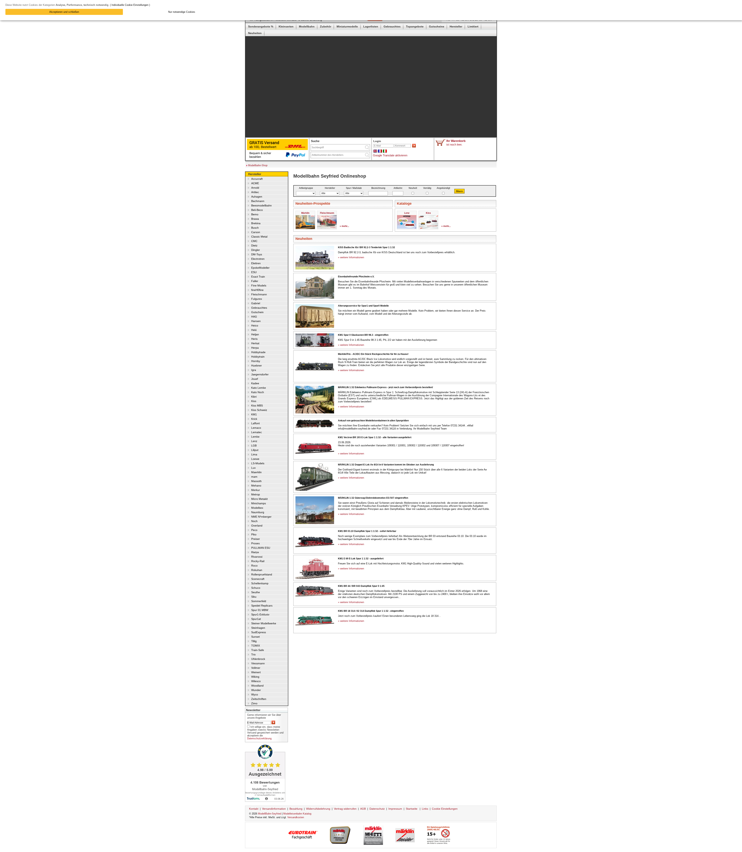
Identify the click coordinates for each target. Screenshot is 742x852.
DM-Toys (256, 254)
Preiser (255, 538)
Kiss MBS (257, 405)
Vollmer (255, 667)
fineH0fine (257, 289)
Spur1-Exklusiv (260, 614)
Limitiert (473, 26)
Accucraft (257, 178)
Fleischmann (259, 294)
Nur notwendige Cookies (181, 11)
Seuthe (255, 592)
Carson (255, 232)
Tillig (254, 641)
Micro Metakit (259, 498)
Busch (255, 227)
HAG (254, 316)
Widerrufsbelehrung (318, 808)
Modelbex (257, 507)
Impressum (395, 808)
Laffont (255, 423)
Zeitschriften (258, 698)
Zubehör (325, 26)
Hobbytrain (258, 356)
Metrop (255, 494)
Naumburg (257, 512)
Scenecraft (257, 578)
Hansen (256, 321)
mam (254, 476)
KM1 (254, 414)
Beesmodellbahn (261, 205)
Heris (254, 338)
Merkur (255, 490)
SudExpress (258, 632)
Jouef (254, 378)
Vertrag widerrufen (345, 808)
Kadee (255, 383)
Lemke (255, 436)
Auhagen (256, 196)
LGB (254, 445)
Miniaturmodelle (347, 26)
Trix (253, 654)
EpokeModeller (260, 267)
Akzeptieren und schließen (64, 11)
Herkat (255, 343)
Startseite (411, 808)
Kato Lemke (258, 387)
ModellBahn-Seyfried (269, 813)
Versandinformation (274, 808)
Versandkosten (295, 817)
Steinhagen (258, 627)
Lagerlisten (370, 26)
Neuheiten (255, 33)
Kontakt (253, 808)
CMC (254, 241)
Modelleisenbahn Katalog (297, 813)
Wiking (255, 676)
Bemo (254, 214)
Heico (254, 325)
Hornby (255, 361)
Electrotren (258, 258)
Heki (254, 329)
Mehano (256, 485)
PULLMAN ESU (260, 547)
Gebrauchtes (392, 26)
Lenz (254, 441)
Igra (253, 369)
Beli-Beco (257, 209)
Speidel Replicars (261, 605)
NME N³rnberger (261, 516)
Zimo (254, 703)
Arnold (255, 187)
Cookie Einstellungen (445, 808)
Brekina (255, 223)
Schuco (255, 587)
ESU (254, 272)
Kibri (254, 396)
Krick (254, 418)
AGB (363, 808)
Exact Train (258, 276)
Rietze (255, 552)
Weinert (256, 672)
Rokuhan (256, 570)
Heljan (255, 334)
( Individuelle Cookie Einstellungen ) (130, 4)
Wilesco (256, 681)
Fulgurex (256, 298)
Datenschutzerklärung (259, 738)
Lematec (256, 432)
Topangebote (415, 26)
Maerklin (256, 472)
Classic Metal (259, 236)
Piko (253, 534)
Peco (254, 530)
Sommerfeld (258, 601)
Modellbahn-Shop (257, 165)
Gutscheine (436, 26)
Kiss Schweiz (259, 410)
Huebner (256, 365)
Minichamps (258, 503)
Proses (255, 543)
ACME (255, 183)
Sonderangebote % (260, 26)
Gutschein (257, 312)
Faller (254, 281)
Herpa (255, 347)
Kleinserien (286, 26)
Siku (253, 596)
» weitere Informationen (351, 257)
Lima (254, 454)
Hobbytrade (258, 352)
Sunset (255, 636)
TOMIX (255, 645)
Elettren (256, 263)
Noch (254, 521)
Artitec (255, 192)
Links (425, 808)
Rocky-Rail (257, 561)
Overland (256, 525)
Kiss (253, 401)
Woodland (257, 685)
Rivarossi (256, 556)
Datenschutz (377, 808)
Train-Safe (257, 650)
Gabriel (255, 303)
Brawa (255, 218)
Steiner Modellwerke (263, 623)
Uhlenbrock (258, 658)
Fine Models (258, 285)
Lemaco (256, 427)
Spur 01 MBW (259, 610)
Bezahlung (295, 808)
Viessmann (258, 663)
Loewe (255, 458)
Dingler (255, 249)
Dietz (254, 245)
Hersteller (456, 26)
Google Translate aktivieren (390, 155)
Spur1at (256, 618)
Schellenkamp (259, 583)
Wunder (256, 690)
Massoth (256, 481)
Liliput (254, 450)
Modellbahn (307, 26)
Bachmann (257, 201)
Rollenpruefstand (261, 574)
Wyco (254, 694)
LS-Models (257, 463)
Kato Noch (257, 392)
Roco (254, 565)
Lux (253, 467)
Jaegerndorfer (260, 374)
